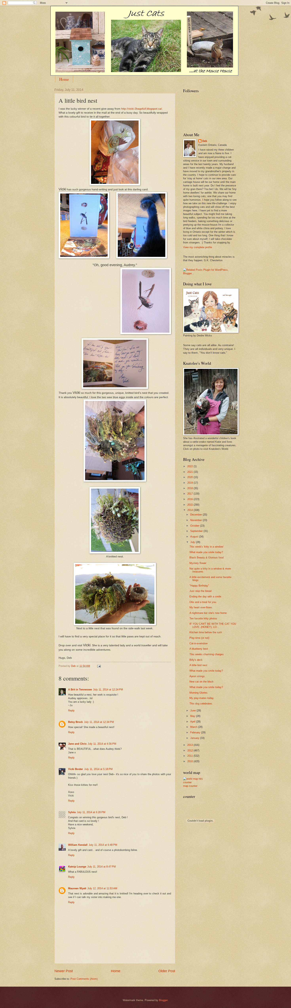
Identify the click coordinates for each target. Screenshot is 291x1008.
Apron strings (197, 676)
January (195, 738)
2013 (190, 744)
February (195, 732)
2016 (190, 499)
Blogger (163, 1000)
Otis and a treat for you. (203, 602)
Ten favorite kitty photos (203, 618)
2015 (190, 504)
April (193, 721)
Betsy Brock (75, 721)
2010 (190, 761)
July (193, 542)
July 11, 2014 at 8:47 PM (101, 866)
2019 (190, 482)
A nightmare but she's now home (208, 612)
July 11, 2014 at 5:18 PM (98, 769)
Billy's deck (196, 659)
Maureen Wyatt (77, 888)
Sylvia (72, 812)
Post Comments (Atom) (84, 978)
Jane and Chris (77, 743)
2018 (190, 488)
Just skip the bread (200, 590)
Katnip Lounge (77, 866)
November (196, 520)
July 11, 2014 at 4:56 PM (102, 743)
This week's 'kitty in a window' (206, 546)
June (193, 710)
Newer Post (63, 971)
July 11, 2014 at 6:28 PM (91, 812)
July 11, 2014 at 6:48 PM (103, 844)
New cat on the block (201, 681)
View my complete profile (197, 247)
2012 (190, 750)
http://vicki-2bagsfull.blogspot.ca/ (141, 108)
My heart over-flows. (201, 607)
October (195, 525)
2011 (190, 755)
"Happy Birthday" (199, 585)
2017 (190, 493)
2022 (190, 466)
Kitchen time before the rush (205, 632)
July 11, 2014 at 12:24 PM (108, 689)
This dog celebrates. (201, 703)
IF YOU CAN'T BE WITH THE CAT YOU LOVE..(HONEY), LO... (212, 625)
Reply (71, 710)
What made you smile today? (206, 552)
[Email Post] (99, 665)
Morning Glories (198, 692)
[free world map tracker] (195, 782)
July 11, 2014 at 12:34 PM (99, 721)
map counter (190, 785)
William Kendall (77, 844)
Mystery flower (197, 563)
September (197, 531)
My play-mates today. (201, 698)
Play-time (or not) (199, 637)
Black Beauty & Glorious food (206, 557)
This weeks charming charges (206, 654)
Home (64, 79)
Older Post (166, 971)
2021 (190, 471)
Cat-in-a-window (198, 643)
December (196, 514)
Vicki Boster (75, 769)
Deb (204, 141)
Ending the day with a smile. (205, 596)
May (193, 716)
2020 (190, 477)
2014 (190, 510)
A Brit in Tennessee (80, 689)
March (194, 726)
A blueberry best (198, 648)
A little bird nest (198, 665)
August (194, 536)
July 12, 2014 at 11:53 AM (102, 888)
